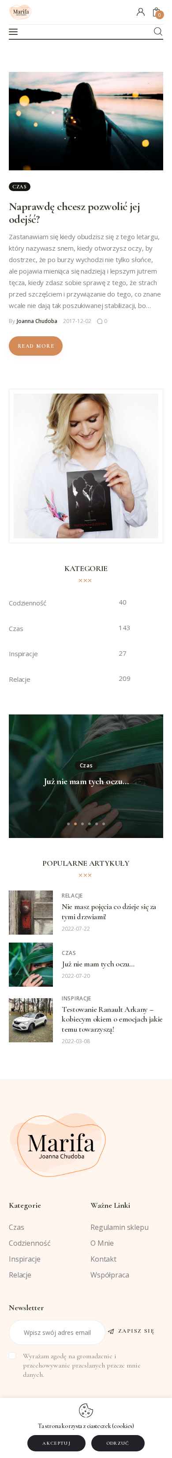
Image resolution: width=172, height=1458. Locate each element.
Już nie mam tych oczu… (86, 781)
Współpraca (109, 1275)
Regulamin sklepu (119, 1227)
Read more (36, 346)
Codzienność (29, 1243)
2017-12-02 (77, 321)
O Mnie (102, 1243)
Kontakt (103, 1259)
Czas (19, 187)
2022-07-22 (76, 928)
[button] (68, 824)
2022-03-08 (76, 1041)
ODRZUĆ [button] (118, 1443)
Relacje (72, 895)
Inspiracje (76, 998)
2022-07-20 (76, 976)
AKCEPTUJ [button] (56, 1443)
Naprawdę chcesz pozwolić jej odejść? (74, 212)
